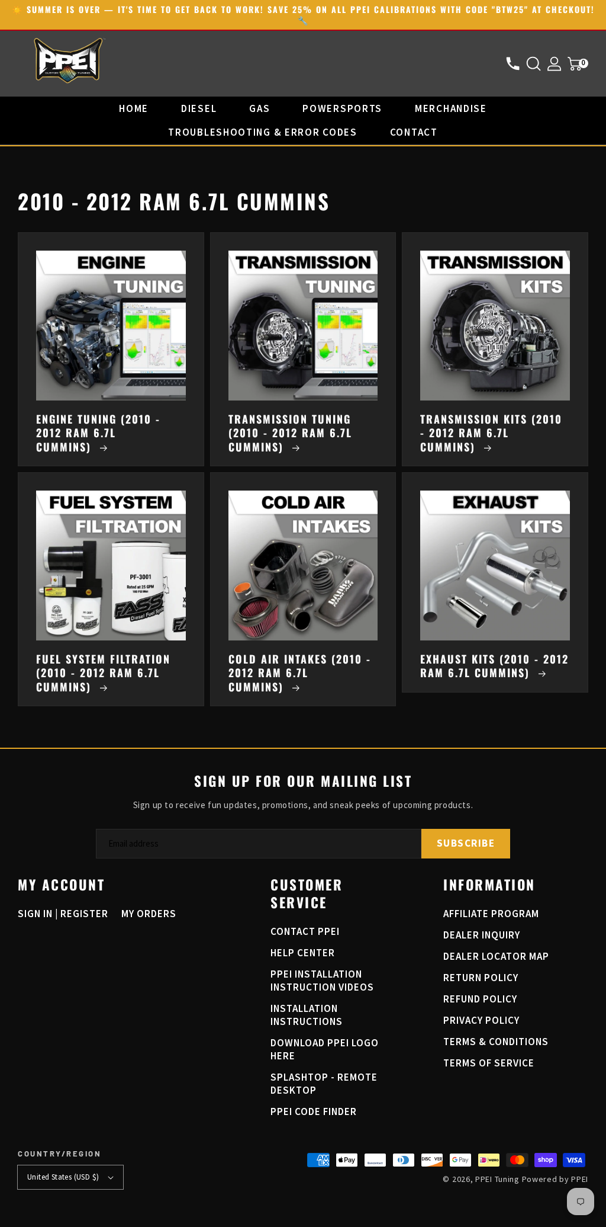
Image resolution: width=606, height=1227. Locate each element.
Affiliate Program (491, 913)
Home (134, 108)
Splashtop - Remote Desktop (324, 1084)
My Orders (148, 913)
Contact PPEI (305, 931)
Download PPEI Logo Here (324, 1049)
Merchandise (451, 108)
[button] (536, 63)
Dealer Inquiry (481, 934)
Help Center (302, 952)
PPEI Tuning (497, 1179)
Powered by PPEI (555, 1179)
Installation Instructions (306, 1015)
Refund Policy (480, 998)
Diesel (199, 108)
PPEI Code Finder (313, 1111)
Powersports (342, 108)
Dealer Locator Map (496, 956)
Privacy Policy (481, 1020)
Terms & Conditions (496, 1041)
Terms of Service (488, 1062)
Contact (414, 132)
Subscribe (466, 843)
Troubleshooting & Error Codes (262, 132)
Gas (259, 108)
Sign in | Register (63, 913)
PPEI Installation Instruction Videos (322, 980)
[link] (495, 349)
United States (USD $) (63, 1177)
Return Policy (480, 977)
